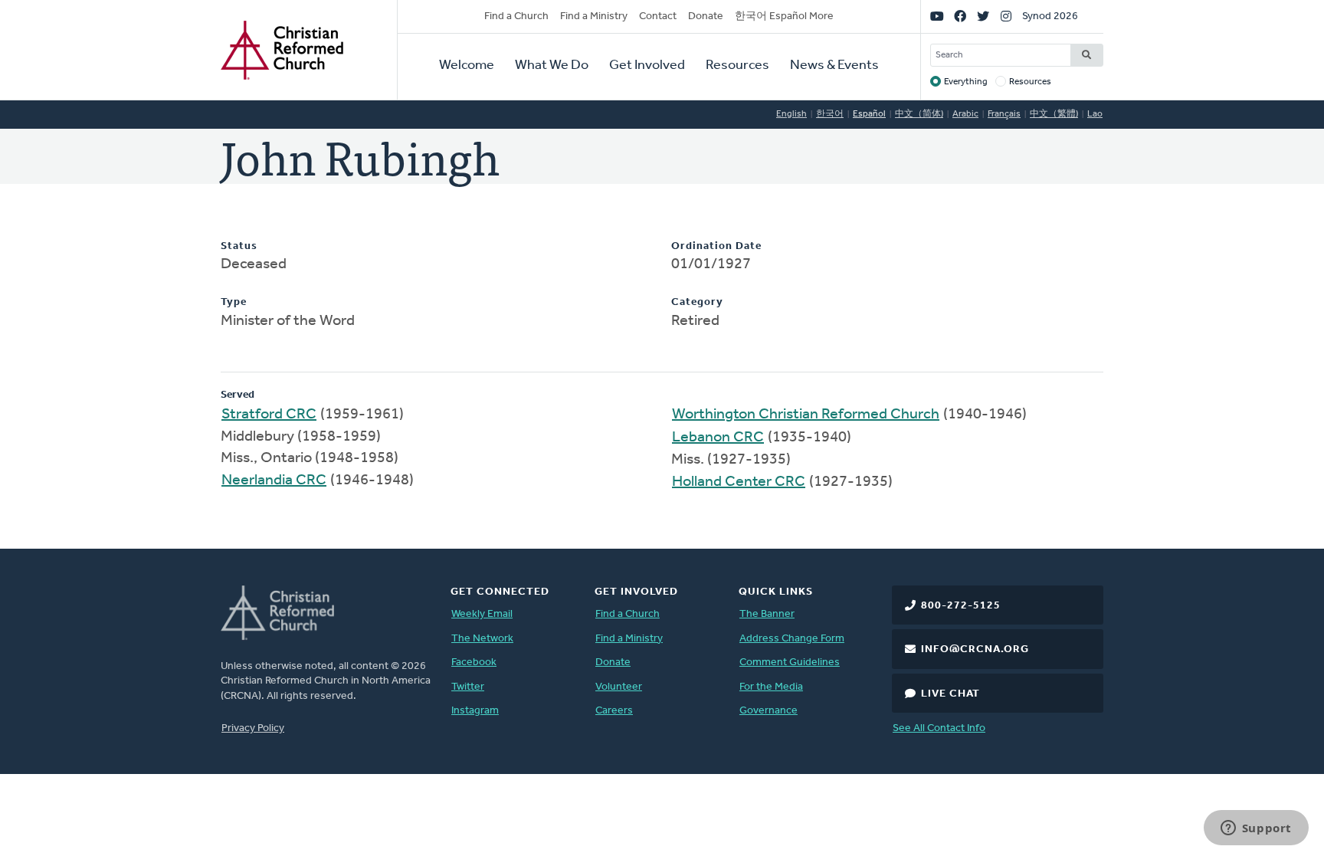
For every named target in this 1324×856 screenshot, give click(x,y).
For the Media (771, 687)
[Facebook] (960, 17)
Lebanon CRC (718, 437)
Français (1004, 114)
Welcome (466, 66)
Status (239, 246)
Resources (737, 66)
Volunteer (618, 687)
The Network (482, 638)
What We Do (551, 66)
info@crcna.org (975, 649)
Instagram (475, 711)
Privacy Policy (252, 728)
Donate (705, 16)
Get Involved (647, 66)
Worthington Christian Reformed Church (805, 414)
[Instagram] (1006, 17)
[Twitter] (983, 17)
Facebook (473, 662)
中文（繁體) (1054, 114)
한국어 (830, 114)
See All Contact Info (939, 728)
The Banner (767, 614)
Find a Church (516, 16)
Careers (614, 711)
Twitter (467, 687)
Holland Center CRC (738, 482)
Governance (768, 711)
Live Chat (950, 694)
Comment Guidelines (789, 662)
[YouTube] (937, 17)
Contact (658, 16)
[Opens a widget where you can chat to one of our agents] (1256, 829)
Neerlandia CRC (273, 480)
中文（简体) (919, 114)
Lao (1095, 114)
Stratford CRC (268, 414)
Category (697, 302)
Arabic (965, 114)
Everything (966, 82)
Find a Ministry (594, 16)
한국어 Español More (784, 16)
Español (869, 114)
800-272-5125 (961, 606)
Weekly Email (482, 614)
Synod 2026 (1050, 16)
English (791, 114)
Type (234, 302)
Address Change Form (791, 638)
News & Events (834, 66)
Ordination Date (716, 246)
